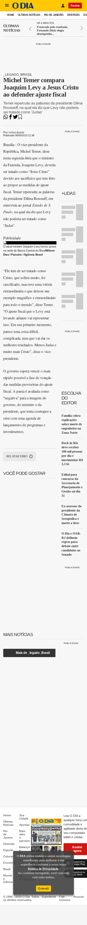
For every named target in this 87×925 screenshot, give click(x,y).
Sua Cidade (23, 817)
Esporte (8, 850)
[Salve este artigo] (20, 118)
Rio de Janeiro (54, 14)
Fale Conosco (64, 898)
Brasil (6, 869)
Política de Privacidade (43, 868)
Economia (9, 862)
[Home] (23, 7)
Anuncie (78, 896)
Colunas (8, 856)
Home (10, 14)
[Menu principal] (7, 5)
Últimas (11, 28)
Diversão (73, 14)
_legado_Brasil (17, 74)
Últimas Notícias (29, 14)
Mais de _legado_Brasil (33, 652)
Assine (75, 5)
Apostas (24, 824)
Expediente (49, 896)
